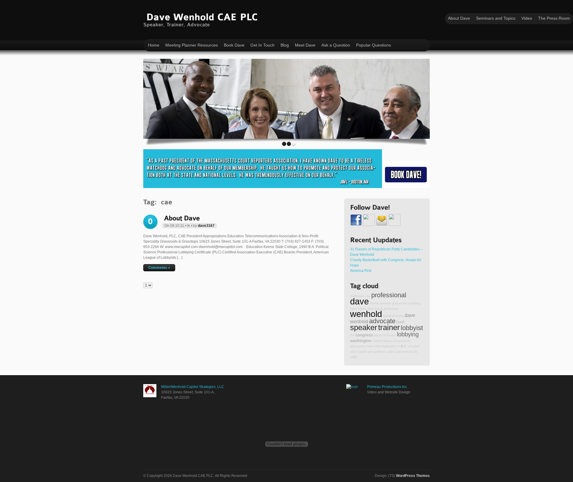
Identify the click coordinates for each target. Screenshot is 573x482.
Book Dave (234, 45)
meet (370, 346)
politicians (357, 296)
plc (416, 351)
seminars (389, 335)
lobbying (408, 334)
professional (388, 295)
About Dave (459, 18)
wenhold (366, 314)
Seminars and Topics (495, 18)
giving (387, 316)
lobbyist (412, 328)
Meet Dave (305, 45)
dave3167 (206, 226)
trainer (389, 327)
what (378, 346)
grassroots (400, 303)
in (398, 346)
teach (379, 308)
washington (361, 340)
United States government (391, 341)
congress (364, 334)
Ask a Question (335, 45)
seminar (385, 303)
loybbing (414, 303)
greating (398, 316)
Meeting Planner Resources (191, 45)
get (370, 351)
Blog (285, 45)
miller (354, 357)
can (398, 351)
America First (360, 271)
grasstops (390, 308)
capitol (362, 351)
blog (371, 308)
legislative (389, 346)
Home (153, 45)
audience (379, 351)
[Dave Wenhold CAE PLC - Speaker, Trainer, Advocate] (202, 18)
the (352, 335)
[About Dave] (181, 217)
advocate (382, 321)
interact (407, 351)
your (353, 351)
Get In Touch (262, 45)
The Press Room (554, 18)
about (378, 335)
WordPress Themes (413, 476)
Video (526, 18)
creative (414, 346)
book (400, 322)
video (391, 351)
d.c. (404, 346)
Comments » (159, 268)
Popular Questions (373, 45)
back (353, 308)
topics (362, 308)
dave (359, 301)
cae (367, 296)
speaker (363, 327)
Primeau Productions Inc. (387, 387)
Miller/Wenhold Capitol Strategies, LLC (192, 387)
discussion (358, 346)
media (374, 303)
